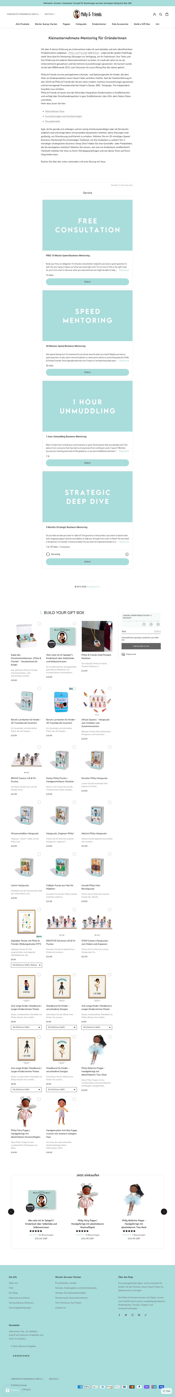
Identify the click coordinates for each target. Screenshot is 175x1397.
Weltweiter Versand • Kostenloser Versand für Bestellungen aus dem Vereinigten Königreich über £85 (87, 3)
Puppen (66, 24)
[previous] (11, 1212)
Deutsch (49, 14)
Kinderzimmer (99, 24)
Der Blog (13, 1292)
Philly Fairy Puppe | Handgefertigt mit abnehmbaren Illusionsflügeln (87, 1224)
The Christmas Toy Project (68, 1302)
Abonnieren (21, 1355)
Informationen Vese (54, 111)
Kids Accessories (120, 24)
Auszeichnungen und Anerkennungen (63, 116)
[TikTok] (146, 1315)
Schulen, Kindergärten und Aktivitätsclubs (76, 1287)
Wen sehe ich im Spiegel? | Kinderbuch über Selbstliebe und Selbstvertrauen (41, 1224)
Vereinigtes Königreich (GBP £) (22, 14)
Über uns (13, 1283)
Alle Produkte (22, 24)
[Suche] (160, 14)
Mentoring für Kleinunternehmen (71, 1297)
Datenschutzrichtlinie (19, 1297)
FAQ (11, 1287)
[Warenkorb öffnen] (167, 14)
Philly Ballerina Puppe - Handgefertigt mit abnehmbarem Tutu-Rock (133, 1224)
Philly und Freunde (78, 52)
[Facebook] (119, 1315)
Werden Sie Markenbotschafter (70, 1292)
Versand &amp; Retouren (21, 1302)
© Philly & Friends (19, 1385)
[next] (164, 1212)
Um (157, 24)
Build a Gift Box (142, 24)
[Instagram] (132, 1315)
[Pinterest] (139, 1315)
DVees (95, 52)
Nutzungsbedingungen (20, 1307)
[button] (36, 1231)
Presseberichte (52, 121)
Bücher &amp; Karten (46, 24)
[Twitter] (126, 1315)
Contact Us (60, 1307)
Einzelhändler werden (66, 1283)
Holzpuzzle (81, 24)
